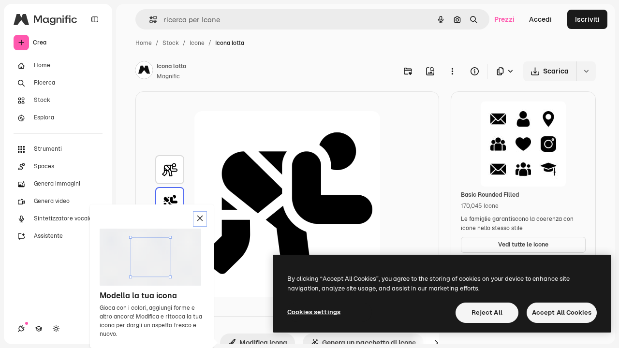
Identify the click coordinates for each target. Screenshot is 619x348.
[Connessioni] (21, 328)
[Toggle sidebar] (95, 19)
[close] (200, 219)
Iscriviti (587, 19)
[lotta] (169, 169)
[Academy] (38, 328)
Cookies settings (313, 312)
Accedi (540, 19)
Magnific (168, 76)
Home (143, 43)
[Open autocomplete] (149, 19)
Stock (170, 43)
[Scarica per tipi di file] (505, 71)
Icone (197, 43)
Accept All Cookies (561, 312)
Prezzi (504, 19)
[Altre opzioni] (452, 71)
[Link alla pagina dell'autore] (144, 71)
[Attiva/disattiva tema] (56, 328)
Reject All (487, 312)
